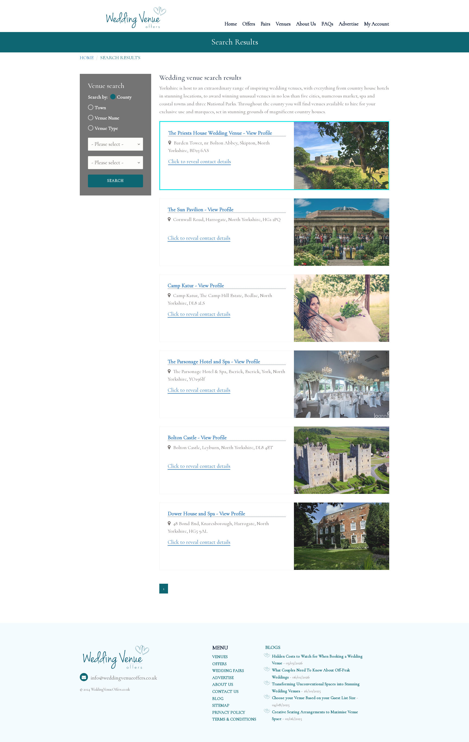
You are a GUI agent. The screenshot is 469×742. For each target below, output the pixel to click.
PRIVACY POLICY (228, 712)
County (124, 97)
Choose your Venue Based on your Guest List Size (314, 697)
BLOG (217, 698)
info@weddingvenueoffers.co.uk (124, 678)
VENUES (220, 656)
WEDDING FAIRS (228, 670)
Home (230, 23)
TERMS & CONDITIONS (234, 719)
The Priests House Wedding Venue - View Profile (220, 133)
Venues (283, 23)
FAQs (327, 23)
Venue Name (107, 118)
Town (100, 107)
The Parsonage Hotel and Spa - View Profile (214, 361)
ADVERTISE (223, 677)
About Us (306, 23)
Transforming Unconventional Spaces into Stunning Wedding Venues (316, 687)
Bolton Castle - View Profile (197, 437)
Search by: (98, 97)
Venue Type (106, 128)
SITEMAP (220, 705)
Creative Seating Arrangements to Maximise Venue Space (315, 715)
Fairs (265, 23)
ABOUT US (222, 684)
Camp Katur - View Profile (196, 285)
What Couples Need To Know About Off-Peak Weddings (311, 674)
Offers (248, 23)
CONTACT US (225, 691)
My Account (376, 23)
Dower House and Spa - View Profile (206, 513)
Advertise (349, 23)
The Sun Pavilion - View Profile (200, 209)
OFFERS (219, 663)
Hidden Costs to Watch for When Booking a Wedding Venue (317, 660)
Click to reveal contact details (199, 161)
